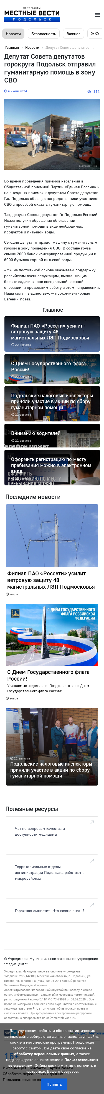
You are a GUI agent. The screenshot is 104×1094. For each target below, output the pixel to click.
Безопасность (43, 33)
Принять (54, 1084)
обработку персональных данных (44, 1053)
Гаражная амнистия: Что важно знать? (49, 910)
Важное (73, 33)
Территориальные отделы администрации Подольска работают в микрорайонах (49, 872)
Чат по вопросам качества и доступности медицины (40, 831)
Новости (13, 33)
